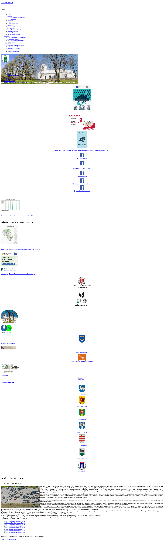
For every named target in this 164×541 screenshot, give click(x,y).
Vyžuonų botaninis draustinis (82, 191)
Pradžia (10, 75)
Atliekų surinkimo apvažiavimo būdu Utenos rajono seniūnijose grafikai (17, 215)
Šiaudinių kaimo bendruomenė (14, 34)
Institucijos (6, 36)
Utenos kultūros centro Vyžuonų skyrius (16, 40)
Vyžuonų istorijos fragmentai (13, 49)
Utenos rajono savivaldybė (8, 343)
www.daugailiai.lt (82, 394)
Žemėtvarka (13, 19)
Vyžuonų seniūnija (8, 13)
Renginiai (15, 75)
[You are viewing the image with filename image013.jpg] (14, 530)
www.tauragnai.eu (82, 458)
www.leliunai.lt (82, 419)
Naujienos (7, 78)
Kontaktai (9, 14)
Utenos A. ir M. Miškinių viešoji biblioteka (82, 361)
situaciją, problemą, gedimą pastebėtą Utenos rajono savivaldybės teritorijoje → (82, 150)
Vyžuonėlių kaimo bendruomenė (14, 33)
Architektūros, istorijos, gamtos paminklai (16, 45)
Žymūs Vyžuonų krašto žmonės (14, 46)
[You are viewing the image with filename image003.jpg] (14, 523)
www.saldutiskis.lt (82, 432)
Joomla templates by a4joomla (9, 539)
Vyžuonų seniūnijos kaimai (13, 23)
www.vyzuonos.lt (7, 3)
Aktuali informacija (9, 81)
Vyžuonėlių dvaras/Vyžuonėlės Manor (82, 184)
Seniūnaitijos (10, 20)
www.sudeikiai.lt (82, 445)
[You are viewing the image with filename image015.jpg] (14, 532)
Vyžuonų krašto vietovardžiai (13, 51)
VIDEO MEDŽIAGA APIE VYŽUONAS (16, 82)
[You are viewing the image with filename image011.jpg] (14, 529)
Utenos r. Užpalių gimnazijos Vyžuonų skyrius (17, 37)
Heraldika (9, 25)
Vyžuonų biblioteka (11, 42)
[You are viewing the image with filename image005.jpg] (14, 524)
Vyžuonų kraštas (7, 43)
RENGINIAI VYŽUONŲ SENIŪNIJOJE (15, 79)
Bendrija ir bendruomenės (9, 28)
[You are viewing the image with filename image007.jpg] (14, 526)
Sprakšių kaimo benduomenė (13, 31)
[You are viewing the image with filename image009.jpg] (14, 527)
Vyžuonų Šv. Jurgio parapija (13, 39)
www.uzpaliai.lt (82, 471)
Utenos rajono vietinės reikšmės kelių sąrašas (20, 249)
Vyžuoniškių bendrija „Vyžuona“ (14, 29)
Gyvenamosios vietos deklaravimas (18, 17)
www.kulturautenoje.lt (82, 352)
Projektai (9, 22)
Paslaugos (10, 16)
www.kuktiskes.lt (82, 406)
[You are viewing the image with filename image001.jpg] (14, 521)
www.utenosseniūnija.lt (7, 382)
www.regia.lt (4, 375)
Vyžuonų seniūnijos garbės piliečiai (15, 26)
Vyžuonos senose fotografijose (14, 48)
